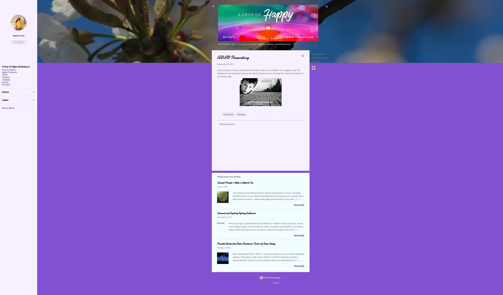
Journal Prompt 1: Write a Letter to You (235, 182)
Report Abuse (8, 108)
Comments (320, 69)
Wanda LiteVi (18, 36)
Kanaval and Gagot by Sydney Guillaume (236, 213)
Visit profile (19, 42)
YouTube (6, 85)
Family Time (228, 114)
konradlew (276, 283)
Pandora (6, 77)
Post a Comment (227, 124)
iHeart (5, 75)
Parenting (241, 114)
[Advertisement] (320, 111)
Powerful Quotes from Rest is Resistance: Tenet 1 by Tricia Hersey (246, 243)
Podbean (6, 80)
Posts (318, 66)
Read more (299, 205)
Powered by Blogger (272, 278)
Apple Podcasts (9, 72)
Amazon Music (9, 70)
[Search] (326, 7)
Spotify (5, 82)
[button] (302, 56)
